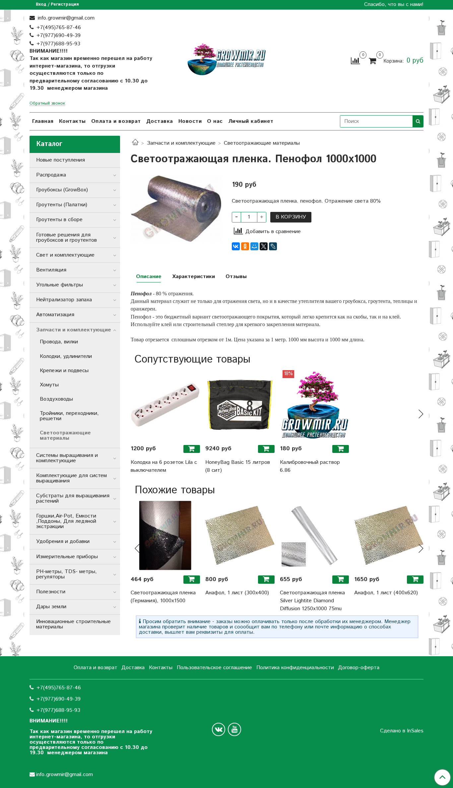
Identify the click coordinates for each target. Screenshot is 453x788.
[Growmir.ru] (226, 59)
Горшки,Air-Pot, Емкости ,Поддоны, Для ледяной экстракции (66, 521)
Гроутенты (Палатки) (61, 205)
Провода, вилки (59, 342)
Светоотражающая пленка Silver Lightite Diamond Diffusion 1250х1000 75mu (312, 601)
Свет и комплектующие (65, 255)
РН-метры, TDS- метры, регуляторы (66, 574)
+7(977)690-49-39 (58, 35)
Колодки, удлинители (66, 356)
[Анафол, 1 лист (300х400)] (240, 535)
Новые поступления (60, 160)
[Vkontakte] (218, 729)
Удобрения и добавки (63, 541)
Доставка (159, 121)
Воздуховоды (56, 399)
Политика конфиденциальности (295, 667)
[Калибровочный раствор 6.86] (314, 404)
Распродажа (51, 175)
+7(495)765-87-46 (58, 27)
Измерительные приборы (67, 557)
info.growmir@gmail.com (65, 18)
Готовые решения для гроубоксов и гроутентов (66, 237)
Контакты (72, 121)
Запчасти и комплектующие (181, 143)
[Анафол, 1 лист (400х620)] (388, 535)
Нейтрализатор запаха (64, 300)
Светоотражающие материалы (262, 143)
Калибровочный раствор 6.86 (310, 466)
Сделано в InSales (401, 731)
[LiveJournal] (273, 246)
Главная (43, 121)
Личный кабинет (251, 121)
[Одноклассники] (245, 246)
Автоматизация (55, 315)
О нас (215, 121)
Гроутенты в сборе (59, 219)
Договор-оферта (358, 667)
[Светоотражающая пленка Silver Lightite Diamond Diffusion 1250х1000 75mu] (314, 535)
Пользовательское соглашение (214, 667)
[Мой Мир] (254, 246)
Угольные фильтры (59, 285)
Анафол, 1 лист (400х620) (386, 593)
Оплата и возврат (116, 121)
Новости (190, 121)
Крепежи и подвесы (64, 370)
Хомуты (49, 385)
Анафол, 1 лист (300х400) (237, 593)
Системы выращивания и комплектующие (67, 458)
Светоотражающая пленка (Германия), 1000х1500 (163, 597)
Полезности (50, 592)
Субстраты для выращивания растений (72, 498)
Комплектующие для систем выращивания (71, 478)
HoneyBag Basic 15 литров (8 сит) (237, 466)
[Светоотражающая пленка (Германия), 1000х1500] (165, 535)
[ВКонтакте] (236, 246)
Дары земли (51, 607)
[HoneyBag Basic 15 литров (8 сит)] (240, 404)
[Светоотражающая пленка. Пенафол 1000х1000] (176, 208)
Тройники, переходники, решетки (69, 416)
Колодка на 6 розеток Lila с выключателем (164, 466)
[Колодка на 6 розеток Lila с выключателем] (165, 404)
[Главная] (135, 143)
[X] (264, 246)
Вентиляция (51, 270)
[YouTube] (234, 729)
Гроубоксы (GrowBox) (62, 190)
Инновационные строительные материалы (73, 624)
